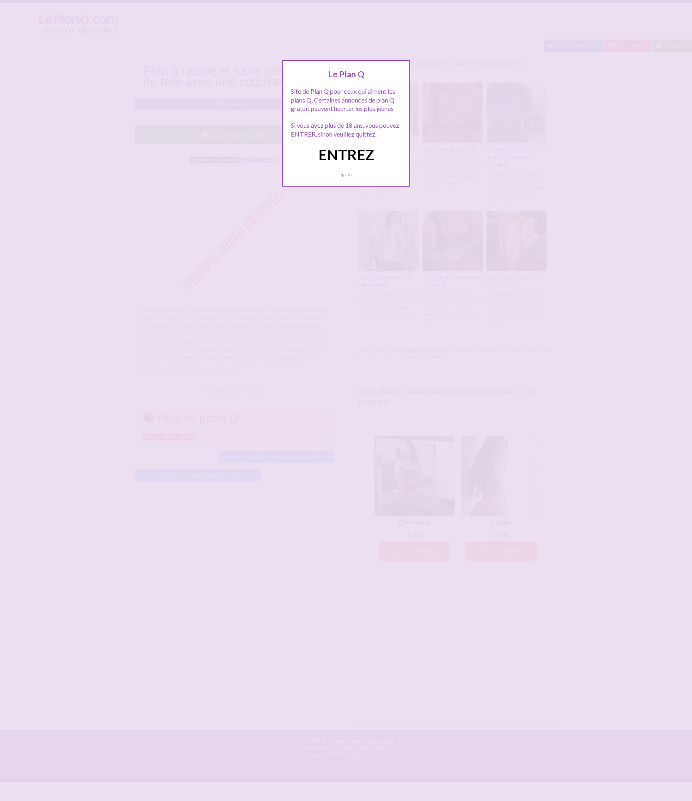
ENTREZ (346, 154)
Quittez (346, 175)
